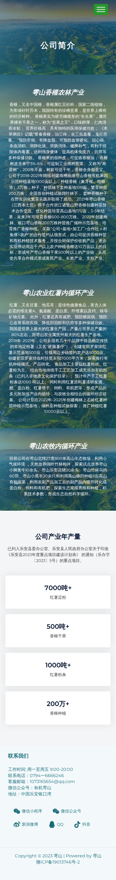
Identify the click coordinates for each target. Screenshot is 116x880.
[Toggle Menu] (101, 9)
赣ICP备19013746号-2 (58, 862)
